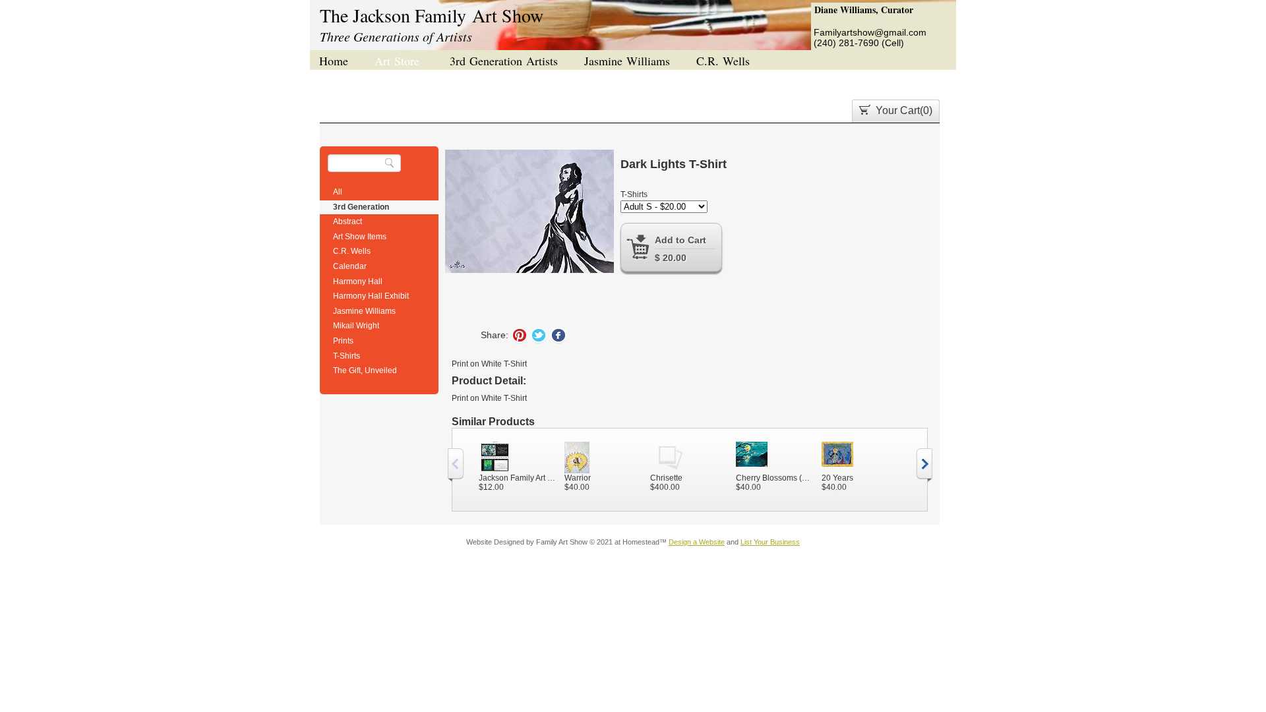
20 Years (837, 478)
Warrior (577, 478)
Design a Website (697, 542)
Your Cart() (904, 110)
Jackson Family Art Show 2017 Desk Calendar (518, 478)
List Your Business (770, 542)
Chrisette (666, 478)
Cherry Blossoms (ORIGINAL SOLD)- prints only (775, 478)
